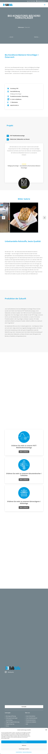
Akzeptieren (24, 742)
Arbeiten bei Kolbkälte (31, 722)
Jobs (27, 724)
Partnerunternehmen (31, 720)
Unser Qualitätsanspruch (31, 718)
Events (7, 726)
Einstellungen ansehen (24, 748)
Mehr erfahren (24, 451)
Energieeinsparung (10, 724)
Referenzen (21, 27)
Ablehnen (24, 745)
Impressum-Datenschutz (27, 752)
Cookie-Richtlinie (19, 752)
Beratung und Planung (11, 716)
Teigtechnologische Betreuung (12, 722)
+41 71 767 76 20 (31, 1)
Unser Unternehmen (30, 716)
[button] (46, 729)
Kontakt (24, 706)
